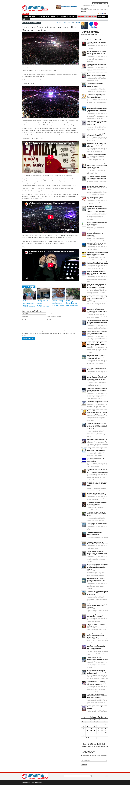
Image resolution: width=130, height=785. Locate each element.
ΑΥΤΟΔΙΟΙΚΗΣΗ (34, 19)
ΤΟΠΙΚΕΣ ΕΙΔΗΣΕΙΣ (29, 16)
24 (83, 733)
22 (101, 730)
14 (98, 728)
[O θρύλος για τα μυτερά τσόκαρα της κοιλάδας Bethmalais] (83, 628)
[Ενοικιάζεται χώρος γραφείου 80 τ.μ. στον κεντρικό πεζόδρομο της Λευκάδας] (83, 256)
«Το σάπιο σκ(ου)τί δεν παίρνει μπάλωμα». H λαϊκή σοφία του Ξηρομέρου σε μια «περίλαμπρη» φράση (97, 659)
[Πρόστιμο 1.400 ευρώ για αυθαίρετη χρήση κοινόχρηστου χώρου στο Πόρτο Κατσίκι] (83, 516)
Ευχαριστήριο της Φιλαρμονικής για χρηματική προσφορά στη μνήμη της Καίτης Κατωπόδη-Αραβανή (96, 96)
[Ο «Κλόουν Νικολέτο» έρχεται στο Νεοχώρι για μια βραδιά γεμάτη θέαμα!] (83, 497)
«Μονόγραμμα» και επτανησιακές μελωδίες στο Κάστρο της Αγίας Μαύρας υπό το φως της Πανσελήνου (97, 696)
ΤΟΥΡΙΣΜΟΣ (52, 19)
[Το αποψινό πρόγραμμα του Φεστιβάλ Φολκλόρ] (83, 372)
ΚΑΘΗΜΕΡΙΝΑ (61, 16)
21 (98, 730)
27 (94, 733)
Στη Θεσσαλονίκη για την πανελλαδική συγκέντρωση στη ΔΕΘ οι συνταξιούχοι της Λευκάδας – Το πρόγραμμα (96, 683)
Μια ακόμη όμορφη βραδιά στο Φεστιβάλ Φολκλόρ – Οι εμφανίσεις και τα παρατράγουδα (97, 233)
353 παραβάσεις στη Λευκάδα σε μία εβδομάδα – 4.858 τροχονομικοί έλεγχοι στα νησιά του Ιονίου (97, 672)
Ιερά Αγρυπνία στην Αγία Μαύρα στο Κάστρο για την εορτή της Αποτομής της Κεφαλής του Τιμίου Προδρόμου (97, 344)
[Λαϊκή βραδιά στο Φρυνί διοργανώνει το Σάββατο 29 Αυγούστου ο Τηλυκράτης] (83, 443)
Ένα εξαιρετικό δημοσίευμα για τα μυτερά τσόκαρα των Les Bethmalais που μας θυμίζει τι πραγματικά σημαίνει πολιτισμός (97, 471)
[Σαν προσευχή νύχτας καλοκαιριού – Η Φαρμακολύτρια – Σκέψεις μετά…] (83, 618)
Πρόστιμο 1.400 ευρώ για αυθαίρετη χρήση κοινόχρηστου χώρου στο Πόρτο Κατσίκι (96, 514)
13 (94, 728)
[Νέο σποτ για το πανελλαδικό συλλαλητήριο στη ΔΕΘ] (83, 536)
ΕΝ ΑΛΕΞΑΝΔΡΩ (79, 19)
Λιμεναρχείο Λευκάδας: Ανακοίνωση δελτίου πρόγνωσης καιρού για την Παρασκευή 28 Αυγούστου (96, 357)
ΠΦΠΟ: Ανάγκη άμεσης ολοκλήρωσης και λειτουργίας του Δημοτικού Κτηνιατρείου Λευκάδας (97, 322)
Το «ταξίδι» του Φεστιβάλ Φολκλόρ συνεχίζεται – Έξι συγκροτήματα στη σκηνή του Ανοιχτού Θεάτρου (96, 646)
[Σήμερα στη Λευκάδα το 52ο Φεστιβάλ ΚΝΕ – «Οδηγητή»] (83, 68)
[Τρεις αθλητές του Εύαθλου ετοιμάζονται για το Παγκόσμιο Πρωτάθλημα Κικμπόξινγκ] (83, 335)
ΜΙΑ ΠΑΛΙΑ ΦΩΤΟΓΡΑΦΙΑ (98, 19)
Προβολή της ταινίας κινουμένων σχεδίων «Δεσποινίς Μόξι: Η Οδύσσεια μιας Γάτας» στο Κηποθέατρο (97, 593)
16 (105, 728)
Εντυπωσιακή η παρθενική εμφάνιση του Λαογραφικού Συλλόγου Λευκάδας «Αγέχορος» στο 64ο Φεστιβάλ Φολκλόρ (97, 309)
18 (87, 730)
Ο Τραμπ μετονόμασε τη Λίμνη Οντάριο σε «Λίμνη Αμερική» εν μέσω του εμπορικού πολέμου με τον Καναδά (97, 165)
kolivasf (78, 22)
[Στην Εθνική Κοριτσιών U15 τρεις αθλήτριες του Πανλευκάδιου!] (83, 201)
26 (91, 733)
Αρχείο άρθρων (85, 34)
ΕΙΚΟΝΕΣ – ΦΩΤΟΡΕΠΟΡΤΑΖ (87, 16)
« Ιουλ (87, 737)
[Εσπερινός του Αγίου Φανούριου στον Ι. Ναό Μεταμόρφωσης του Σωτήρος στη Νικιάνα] (83, 486)
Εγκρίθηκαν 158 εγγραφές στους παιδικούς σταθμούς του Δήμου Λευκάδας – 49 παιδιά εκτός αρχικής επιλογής (97, 412)
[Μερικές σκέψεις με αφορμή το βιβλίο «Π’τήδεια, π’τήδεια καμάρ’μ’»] (83, 137)
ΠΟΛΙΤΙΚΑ (101, 16)
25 (87, 733)
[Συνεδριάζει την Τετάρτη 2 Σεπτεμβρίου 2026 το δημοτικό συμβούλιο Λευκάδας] (83, 180)
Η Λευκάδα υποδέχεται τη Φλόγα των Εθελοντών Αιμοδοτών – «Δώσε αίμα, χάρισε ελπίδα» (96, 273)
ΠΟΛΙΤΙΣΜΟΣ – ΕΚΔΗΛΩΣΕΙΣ (46, 16)
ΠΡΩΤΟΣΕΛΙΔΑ (70, 19)
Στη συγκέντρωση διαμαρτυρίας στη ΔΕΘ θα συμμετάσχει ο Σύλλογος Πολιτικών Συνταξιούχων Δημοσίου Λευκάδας (97, 390)
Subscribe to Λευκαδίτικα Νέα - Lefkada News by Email (94, 746)
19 (91, 730)
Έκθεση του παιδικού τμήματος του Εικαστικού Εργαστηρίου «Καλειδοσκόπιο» (95, 460)
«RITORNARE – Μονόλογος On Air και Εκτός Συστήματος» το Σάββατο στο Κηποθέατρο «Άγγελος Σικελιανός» (96, 286)
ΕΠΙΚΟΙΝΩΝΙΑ (25, 3)
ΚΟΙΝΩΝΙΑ (87, 19)
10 (83, 728)
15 (101, 728)
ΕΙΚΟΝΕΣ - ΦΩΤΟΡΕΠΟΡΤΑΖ (65, 22)
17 (83, 730)
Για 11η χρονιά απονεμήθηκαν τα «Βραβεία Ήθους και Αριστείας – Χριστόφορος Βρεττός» (51, 13)
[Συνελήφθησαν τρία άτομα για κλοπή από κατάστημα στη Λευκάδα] (83, 405)
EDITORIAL (32, 3)
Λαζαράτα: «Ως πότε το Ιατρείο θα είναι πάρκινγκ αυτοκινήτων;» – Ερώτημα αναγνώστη (96, 145)
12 (91, 728)
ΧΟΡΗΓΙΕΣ (38, 3)
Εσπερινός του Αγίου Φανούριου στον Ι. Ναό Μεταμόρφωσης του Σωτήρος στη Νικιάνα (97, 484)
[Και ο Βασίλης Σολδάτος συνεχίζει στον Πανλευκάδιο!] (83, 46)
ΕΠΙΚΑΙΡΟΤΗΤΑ (44, 19)
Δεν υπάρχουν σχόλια (97, 47)
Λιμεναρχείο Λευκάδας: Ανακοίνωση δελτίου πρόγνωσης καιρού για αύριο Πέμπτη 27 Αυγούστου (96, 580)
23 (105, 730)
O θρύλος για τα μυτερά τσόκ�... (69, 6)
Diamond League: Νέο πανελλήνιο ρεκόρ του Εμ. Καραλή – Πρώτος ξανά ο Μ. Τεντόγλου (97, 298)
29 (101, 733)
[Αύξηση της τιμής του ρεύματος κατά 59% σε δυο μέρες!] (83, 527)
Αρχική (27, 19)
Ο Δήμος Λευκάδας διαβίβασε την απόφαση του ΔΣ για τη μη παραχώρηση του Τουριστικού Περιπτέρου (97, 553)
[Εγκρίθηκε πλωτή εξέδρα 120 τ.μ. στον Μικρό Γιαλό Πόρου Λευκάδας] (83, 247)
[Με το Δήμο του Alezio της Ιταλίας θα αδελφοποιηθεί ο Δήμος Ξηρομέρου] (83, 452)
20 (94, 730)
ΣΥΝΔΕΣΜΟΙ (45, 3)
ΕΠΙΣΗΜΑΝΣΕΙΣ (64, 5)
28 (98, 733)
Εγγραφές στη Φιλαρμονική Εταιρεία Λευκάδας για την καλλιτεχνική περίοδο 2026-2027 (97, 188)
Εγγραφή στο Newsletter (89, 751)
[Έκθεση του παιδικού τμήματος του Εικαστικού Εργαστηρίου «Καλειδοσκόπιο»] (83, 462)
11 (87, 728)
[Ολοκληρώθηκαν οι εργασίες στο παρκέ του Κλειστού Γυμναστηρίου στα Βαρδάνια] (83, 266)
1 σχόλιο (97, 181)
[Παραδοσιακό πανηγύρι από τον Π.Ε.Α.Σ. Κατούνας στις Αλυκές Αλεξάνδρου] (83, 158)
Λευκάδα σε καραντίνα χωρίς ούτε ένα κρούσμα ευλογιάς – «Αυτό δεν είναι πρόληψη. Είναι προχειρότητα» (96, 53)
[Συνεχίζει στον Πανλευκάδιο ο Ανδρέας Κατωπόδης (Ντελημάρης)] (83, 506)
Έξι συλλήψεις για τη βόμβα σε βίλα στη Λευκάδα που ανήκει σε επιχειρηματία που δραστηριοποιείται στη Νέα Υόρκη (97, 377)
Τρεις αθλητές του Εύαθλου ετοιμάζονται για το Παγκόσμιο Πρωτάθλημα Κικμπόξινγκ (97, 333)
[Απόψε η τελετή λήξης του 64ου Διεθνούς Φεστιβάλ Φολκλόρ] (83, 226)
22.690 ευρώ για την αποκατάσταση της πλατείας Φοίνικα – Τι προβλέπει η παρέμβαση (97, 605)
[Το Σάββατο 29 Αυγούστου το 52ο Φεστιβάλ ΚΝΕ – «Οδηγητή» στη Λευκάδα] (83, 546)
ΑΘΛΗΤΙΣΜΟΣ (71, 16)
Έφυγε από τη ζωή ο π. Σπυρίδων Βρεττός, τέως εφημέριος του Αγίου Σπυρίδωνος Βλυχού (95, 635)
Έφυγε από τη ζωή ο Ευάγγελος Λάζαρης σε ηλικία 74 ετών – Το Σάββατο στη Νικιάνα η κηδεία (97, 123)
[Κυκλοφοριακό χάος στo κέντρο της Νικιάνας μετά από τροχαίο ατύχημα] (83, 77)
